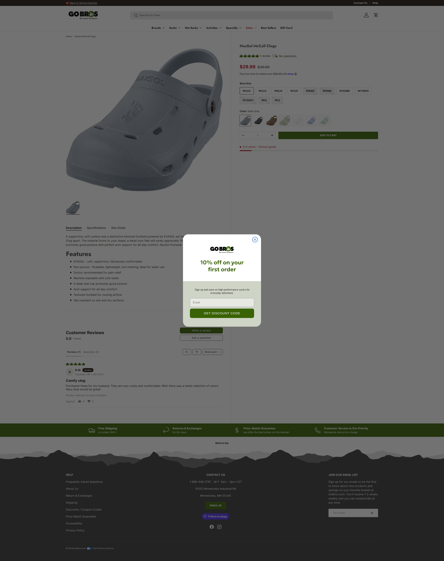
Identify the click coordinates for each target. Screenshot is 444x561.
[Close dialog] (255, 239)
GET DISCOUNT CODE (222, 313)
